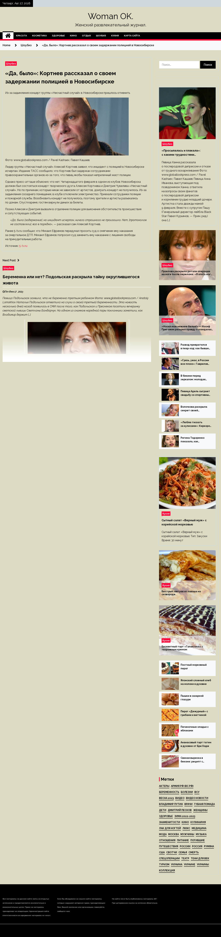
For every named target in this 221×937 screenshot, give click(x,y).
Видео (179, 798)
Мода (163, 834)
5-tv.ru (23, 246)
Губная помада (204, 804)
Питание (183, 840)
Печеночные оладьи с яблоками (195, 729)
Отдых (86, 35)
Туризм (164, 864)
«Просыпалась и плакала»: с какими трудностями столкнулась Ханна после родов (185, 153)
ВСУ (196, 792)
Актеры (164, 786)
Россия (197, 846)
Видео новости (197, 798)
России (185, 846)
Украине (189, 864)
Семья (183, 852)
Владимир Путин (171, 804)
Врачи (188, 804)
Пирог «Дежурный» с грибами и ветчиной (194, 713)
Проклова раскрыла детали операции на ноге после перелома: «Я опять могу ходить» (187, 273)
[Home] (8, 35)
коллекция (167, 870)
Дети (162, 810)
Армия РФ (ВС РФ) (182, 786)
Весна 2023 (166, 798)
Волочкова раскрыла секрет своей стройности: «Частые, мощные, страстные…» (195, 408)
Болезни (187, 792)
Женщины (200, 810)
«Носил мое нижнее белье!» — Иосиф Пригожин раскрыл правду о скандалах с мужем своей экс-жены (187, 328)
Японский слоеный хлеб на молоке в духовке (196, 682)
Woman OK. (110, 16)
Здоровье (58, 35)
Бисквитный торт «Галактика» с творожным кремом (182, 648)
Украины (203, 864)
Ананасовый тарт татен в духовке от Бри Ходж (196, 744)
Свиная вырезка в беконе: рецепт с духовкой (192, 760)
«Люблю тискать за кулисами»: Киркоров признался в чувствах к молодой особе (196, 424)
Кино (73, 35)
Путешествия (168, 846)
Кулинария (198, 822)
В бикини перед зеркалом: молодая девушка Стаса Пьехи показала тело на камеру (194, 377)
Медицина (199, 828)
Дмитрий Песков (180, 810)
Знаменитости (169, 822)
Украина (176, 864)
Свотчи (171, 852)
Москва (173, 834)
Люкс (186, 828)
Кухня (115, 35)
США (162, 852)
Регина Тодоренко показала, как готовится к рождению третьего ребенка (195, 439)
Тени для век (200, 858)
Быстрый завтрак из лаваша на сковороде (181, 593)
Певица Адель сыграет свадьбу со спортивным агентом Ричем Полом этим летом (196, 393)
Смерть (194, 852)
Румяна (209, 846)
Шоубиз (101, 35)
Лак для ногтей (170, 828)
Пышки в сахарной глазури (192, 697)
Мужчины (187, 834)
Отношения (167, 840)
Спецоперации (169, 858)
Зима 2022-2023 (184, 816)
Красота (21, 35)
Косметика (39, 35)
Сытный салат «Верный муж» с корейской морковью (184, 522)
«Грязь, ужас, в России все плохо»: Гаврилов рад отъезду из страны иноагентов (195, 362)
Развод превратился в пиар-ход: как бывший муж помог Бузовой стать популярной (195, 346)
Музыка (201, 834)
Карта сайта (132, 35)
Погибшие (197, 840)
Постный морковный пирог (194, 666)
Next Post (9, 260)
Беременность (169, 792)
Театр (185, 858)
